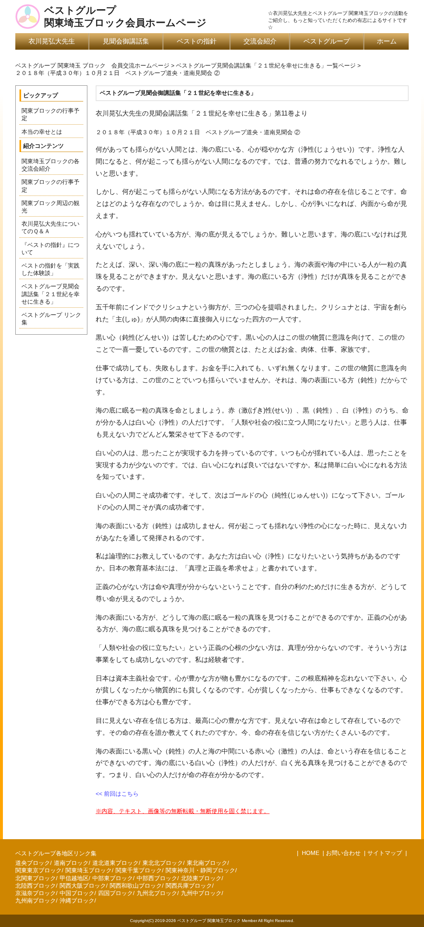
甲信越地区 (74, 878)
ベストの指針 (197, 41)
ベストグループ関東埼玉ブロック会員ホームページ (125, 16)
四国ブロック (115, 893)
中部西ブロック (157, 878)
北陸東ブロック (201, 878)
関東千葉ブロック (139, 870)
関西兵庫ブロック (189, 885)
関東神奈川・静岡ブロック (200, 870)
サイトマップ (384, 853)
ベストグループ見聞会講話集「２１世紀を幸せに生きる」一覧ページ (266, 65)
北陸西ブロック (35, 885)
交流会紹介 (260, 41)
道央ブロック (32, 862)
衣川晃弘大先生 (52, 41)
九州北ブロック (157, 893)
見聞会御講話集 (126, 41)
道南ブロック (71, 862)
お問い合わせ (343, 853)
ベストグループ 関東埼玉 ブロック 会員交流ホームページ (92, 65)
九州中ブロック (201, 893)
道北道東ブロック (115, 862)
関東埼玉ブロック (88, 870)
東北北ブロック (162, 862)
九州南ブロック (35, 900)
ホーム (387, 41)
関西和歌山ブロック (136, 885)
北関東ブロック (35, 878)
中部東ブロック (112, 878)
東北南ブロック (207, 862)
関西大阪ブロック (83, 885)
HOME (309, 853)
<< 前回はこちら (117, 793)
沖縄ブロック (77, 900)
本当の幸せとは (42, 131)
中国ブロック (77, 893)
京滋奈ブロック (35, 893)
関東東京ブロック (38, 870)
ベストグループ (327, 41)
